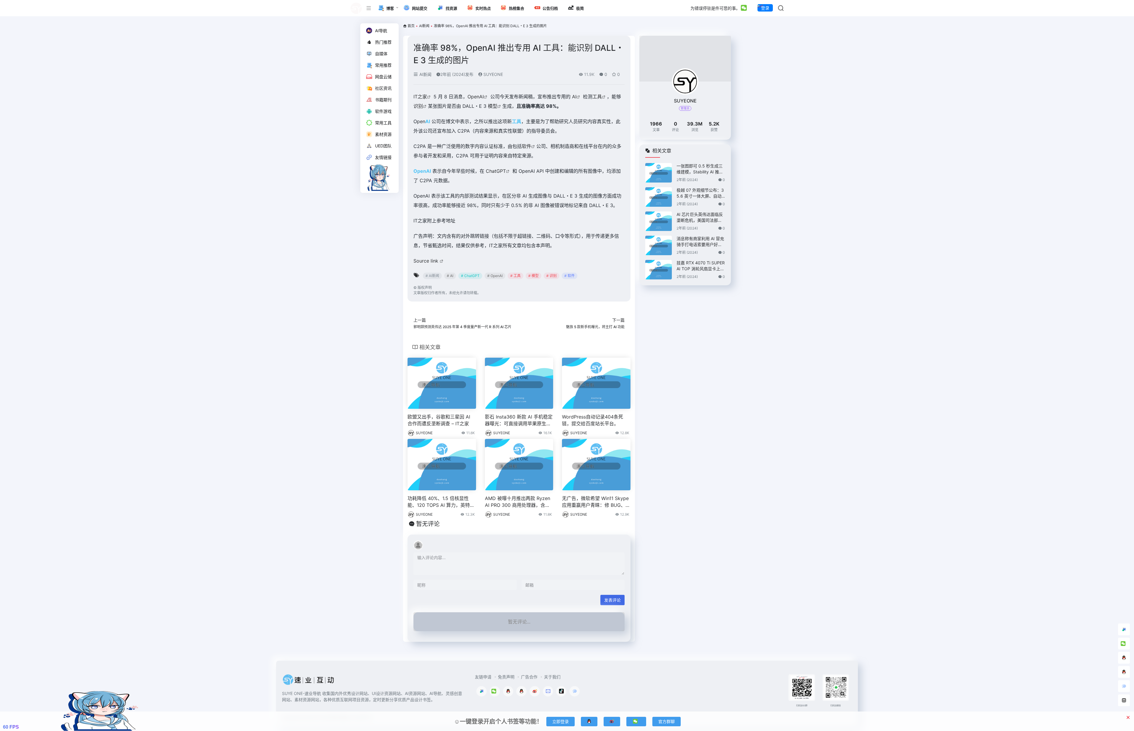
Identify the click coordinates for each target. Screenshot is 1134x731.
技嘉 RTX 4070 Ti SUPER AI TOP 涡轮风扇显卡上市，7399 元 (701, 266)
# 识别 (551, 275)
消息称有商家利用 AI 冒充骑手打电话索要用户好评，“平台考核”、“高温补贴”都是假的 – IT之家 (700, 242)
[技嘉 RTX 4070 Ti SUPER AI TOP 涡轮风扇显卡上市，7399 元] (658, 269)
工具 (597, 97)
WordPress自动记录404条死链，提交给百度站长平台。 (592, 420)
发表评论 (612, 600)
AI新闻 (424, 26)
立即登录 (560, 721)
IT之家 (420, 97)
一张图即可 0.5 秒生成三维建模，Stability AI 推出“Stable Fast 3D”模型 (700, 169)
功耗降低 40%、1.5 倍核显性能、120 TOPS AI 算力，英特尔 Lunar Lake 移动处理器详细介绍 (441, 502)
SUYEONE (492, 74)
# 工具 (515, 275)
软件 (526, 146)
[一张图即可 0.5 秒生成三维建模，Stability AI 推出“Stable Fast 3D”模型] (658, 173)
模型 (492, 106)
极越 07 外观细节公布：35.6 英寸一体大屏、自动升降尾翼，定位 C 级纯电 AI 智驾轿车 (700, 193)
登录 (765, 7)
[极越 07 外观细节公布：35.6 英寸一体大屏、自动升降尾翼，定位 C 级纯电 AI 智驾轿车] (658, 197)
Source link (426, 261)
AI (574, 97)
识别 (418, 106)
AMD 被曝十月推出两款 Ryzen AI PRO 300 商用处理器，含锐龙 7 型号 (517, 502)
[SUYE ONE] (308, 681)
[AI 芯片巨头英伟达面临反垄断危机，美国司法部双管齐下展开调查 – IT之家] (658, 221)
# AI (450, 275)
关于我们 (552, 676)
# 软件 (569, 275)
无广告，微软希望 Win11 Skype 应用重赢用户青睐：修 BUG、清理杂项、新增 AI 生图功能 (596, 502)
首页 (411, 26)
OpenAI (475, 97)
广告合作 (529, 676)
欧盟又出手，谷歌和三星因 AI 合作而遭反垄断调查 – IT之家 (439, 420)
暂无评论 (428, 524)
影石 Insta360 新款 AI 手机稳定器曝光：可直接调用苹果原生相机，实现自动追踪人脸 (519, 420)
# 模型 (533, 275)
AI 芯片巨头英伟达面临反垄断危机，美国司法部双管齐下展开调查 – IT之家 (700, 217)
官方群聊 (666, 721)
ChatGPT (496, 171)
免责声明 (506, 676)
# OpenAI (495, 275)
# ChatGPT (470, 275)
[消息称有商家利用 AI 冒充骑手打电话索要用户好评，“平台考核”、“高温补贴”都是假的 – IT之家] (658, 245)
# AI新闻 (432, 275)
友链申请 (483, 676)
